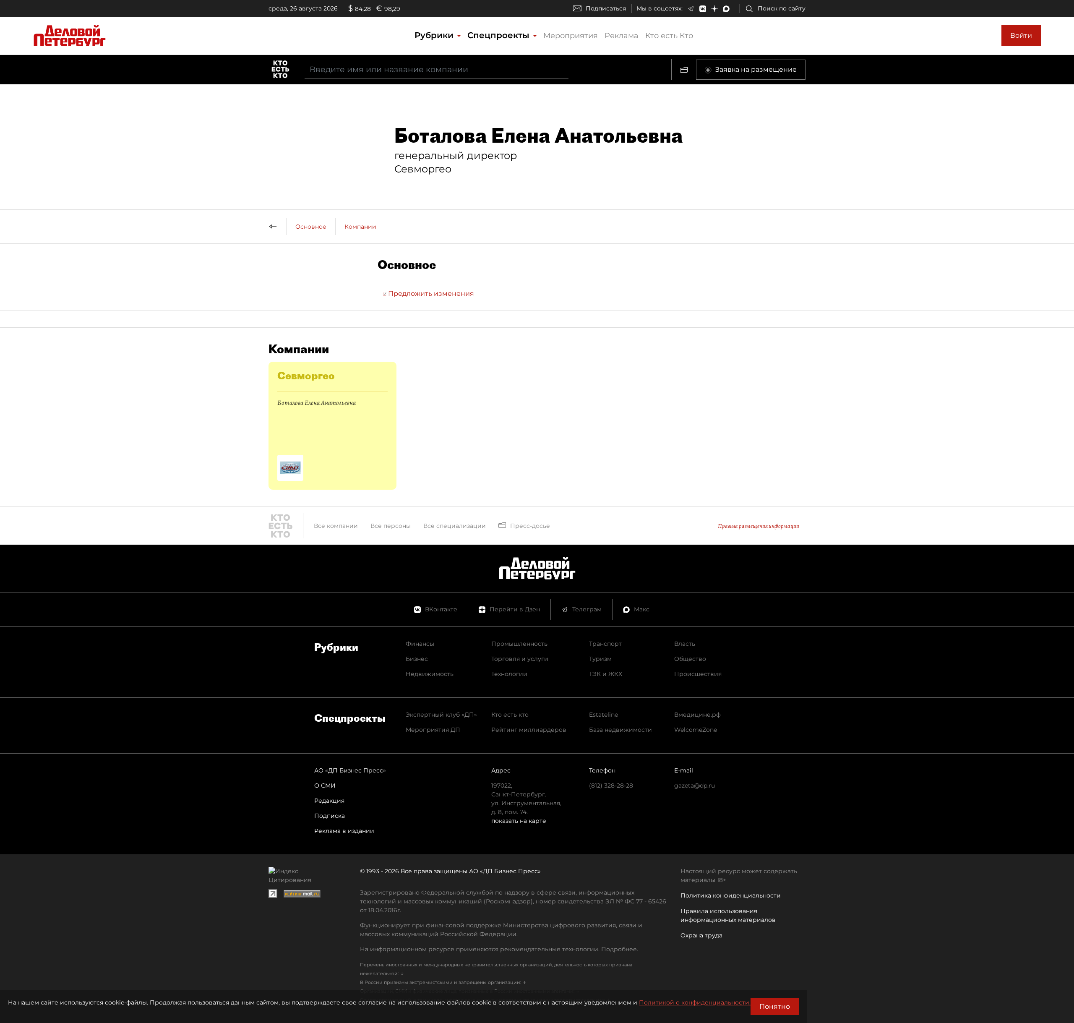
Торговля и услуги (519, 659)
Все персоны (390, 526)
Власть (684, 643)
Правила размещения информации (758, 526)
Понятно (774, 1006)
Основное (310, 226)
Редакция (329, 800)
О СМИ (325, 785)
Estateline (603, 714)
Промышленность (519, 643)
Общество (690, 659)
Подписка (329, 815)
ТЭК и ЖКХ (605, 674)
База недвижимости (620, 729)
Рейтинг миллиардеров (528, 729)
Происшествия (698, 674)
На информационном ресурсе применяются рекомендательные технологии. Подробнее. (499, 949)
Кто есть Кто (669, 35)
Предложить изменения (430, 294)
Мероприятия (570, 35)
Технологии (509, 674)
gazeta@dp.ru (694, 785)
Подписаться (606, 8)
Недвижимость (430, 674)
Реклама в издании (344, 831)
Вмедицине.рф (697, 714)
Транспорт (605, 643)
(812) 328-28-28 (611, 785)
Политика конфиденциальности (730, 895)
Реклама (622, 35)
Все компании (336, 526)
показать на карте (518, 821)
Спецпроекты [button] (499, 35)
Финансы (420, 643)
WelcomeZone (695, 729)
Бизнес (417, 659)
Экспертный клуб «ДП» (441, 714)
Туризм (600, 659)
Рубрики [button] (435, 35)
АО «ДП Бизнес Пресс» (350, 770)
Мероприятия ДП (433, 729)
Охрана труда (701, 935)
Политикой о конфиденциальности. (695, 1002)
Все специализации (454, 526)
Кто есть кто (510, 714)
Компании (360, 226)
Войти (1021, 35)
